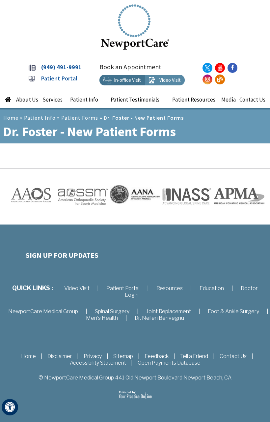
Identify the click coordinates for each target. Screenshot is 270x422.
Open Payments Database (169, 363)
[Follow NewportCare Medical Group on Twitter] (207, 68)
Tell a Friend (194, 356)
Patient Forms (79, 117)
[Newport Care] (135, 26)
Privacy (93, 356)
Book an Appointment (130, 67)
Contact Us (233, 356)
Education (212, 288)
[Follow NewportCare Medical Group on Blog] (220, 79)
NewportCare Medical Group (43, 311)
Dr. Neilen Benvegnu (159, 318)
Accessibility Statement (98, 363)
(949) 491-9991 (61, 67)
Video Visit (170, 80)
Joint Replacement (168, 311)
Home (10, 117)
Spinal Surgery (112, 311)
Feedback (157, 356)
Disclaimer (59, 356)
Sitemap (123, 356)
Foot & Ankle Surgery (233, 311)
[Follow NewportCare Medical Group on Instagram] (207, 79)
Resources (169, 288)
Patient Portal (59, 78)
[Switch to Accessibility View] (10, 407)
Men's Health (102, 318)
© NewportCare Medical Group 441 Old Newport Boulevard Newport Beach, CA (135, 378)
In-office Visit (127, 80)
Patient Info (40, 117)
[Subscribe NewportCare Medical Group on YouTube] (220, 68)
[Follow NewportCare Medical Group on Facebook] (232, 68)
